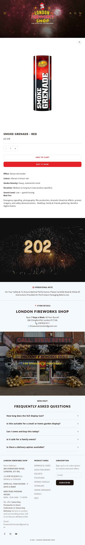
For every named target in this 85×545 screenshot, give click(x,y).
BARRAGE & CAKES (42, 465)
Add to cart (42, 157)
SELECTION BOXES (42, 470)
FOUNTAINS (39, 478)
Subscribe (64, 483)
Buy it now (42, 164)
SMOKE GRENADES (42, 490)
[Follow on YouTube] (16, 534)
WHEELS (38, 494)
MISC (36, 498)
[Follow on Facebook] (5, 534)
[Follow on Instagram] (10, 534)
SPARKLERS (39, 486)
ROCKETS (38, 474)
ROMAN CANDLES (42, 482)
